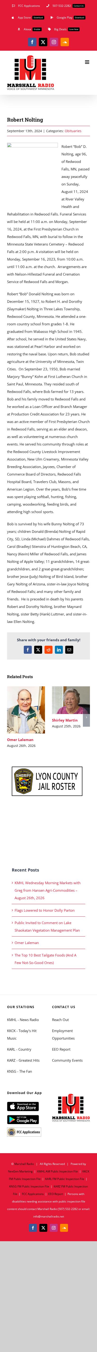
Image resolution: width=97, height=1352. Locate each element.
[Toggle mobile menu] (87, 62)
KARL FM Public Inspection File (64, 1179)
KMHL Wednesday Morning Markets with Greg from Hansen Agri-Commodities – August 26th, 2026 (48, 890)
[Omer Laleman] (26, 710)
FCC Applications (33, 1194)
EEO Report (61, 1049)
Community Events (67, 1060)
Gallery (33, 710)
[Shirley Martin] (71, 700)
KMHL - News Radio (23, 1019)
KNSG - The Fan (19, 1071)
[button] (10, 717)
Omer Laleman (19, 710)
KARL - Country (19, 1049)
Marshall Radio (24, 1164)
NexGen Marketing (20, 1171)
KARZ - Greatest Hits (23, 1060)
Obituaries (73, 131)
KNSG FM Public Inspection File (29, 1186)
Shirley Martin (64, 700)
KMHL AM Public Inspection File (57, 1171)
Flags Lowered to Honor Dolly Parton (45, 910)
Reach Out (60, 1019)
